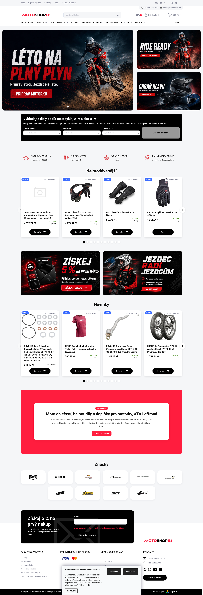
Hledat (117, 15)
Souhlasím (130, 572)
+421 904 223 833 (154, 563)
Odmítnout (114, 572)
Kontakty (47, 3)
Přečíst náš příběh (101, 433)
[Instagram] (149, 569)
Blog (56, 3)
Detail (163, 232)
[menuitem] (35, 22)
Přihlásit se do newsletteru (86, 535)
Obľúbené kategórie (68, 3)
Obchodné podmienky (28, 569)
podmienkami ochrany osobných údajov (109, 528)
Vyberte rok (67, 128)
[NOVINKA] (40, 193)
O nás (23, 3)
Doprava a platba (34, 3)
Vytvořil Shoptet (158, 592)
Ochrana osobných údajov (30, 572)
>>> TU (87, 585)
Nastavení (71, 591)
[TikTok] (160, 569)
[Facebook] (145, 569)
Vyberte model (107, 128)
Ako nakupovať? (26, 561)
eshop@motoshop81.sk (156, 558)
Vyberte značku (29, 128)
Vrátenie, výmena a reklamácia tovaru (34, 576)
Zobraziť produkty (160, 133)
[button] (84, 242)
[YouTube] (155, 569)
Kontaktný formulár (155, 577)
